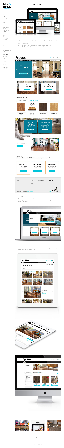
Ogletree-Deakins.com (6, 14)
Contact (4, 64)
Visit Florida (5, 45)
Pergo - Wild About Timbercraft (6, 31)
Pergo (4, 58)
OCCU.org (5, 18)
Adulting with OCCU (6, 41)
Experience (5, 61)
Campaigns (5, 25)
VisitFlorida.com (5, 22)
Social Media (5, 54)
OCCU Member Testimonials (5, 39)
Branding (5, 48)
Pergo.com (4, 16)
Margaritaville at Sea (6, 56)
